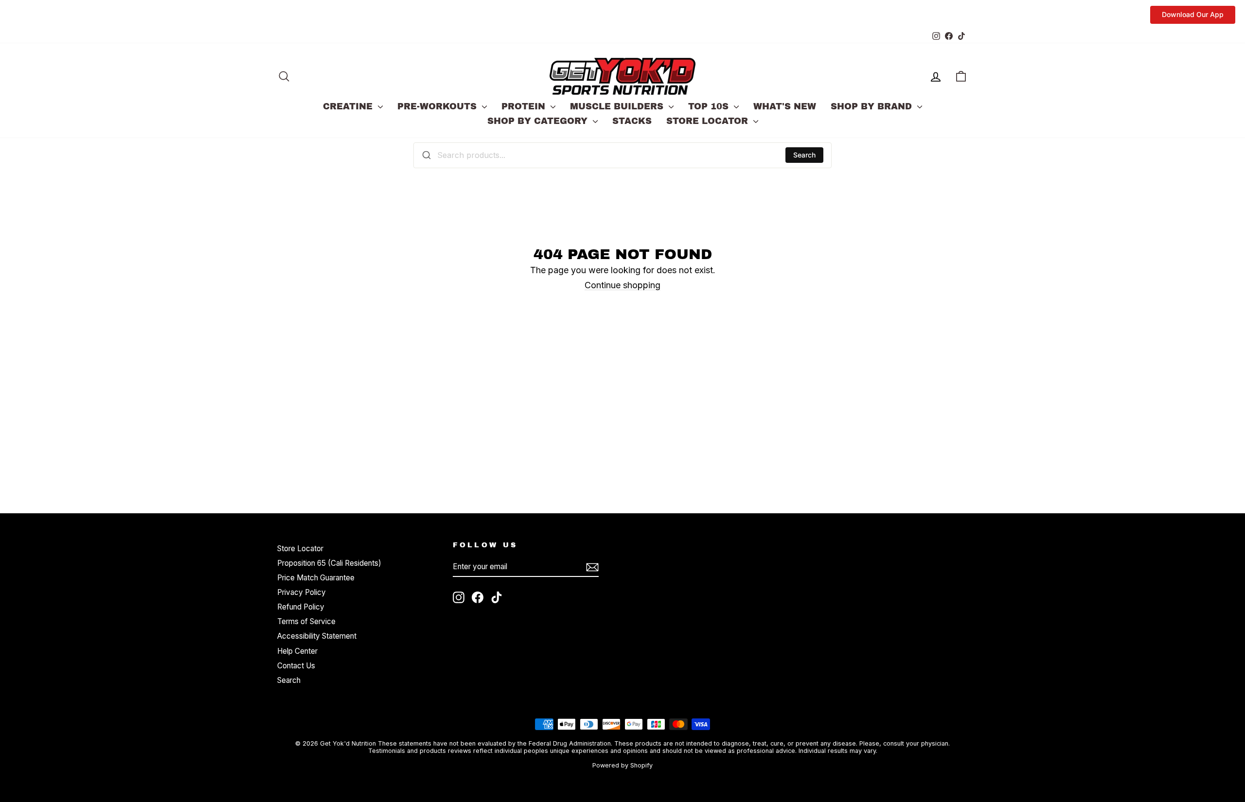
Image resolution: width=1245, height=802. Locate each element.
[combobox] (622, 155)
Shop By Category (538, 121)
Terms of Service (306, 621)
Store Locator (708, 121)
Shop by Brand (873, 106)
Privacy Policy (301, 592)
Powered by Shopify (622, 765)
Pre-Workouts (438, 106)
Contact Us (296, 665)
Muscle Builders (618, 106)
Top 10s (709, 106)
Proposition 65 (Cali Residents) (329, 563)
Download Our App (1193, 14)
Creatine (349, 106)
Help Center (297, 651)
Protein (524, 106)
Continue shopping (622, 285)
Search (804, 155)
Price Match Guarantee (316, 577)
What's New (784, 106)
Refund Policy (300, 606)
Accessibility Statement (316, 636)
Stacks (632, 121)
